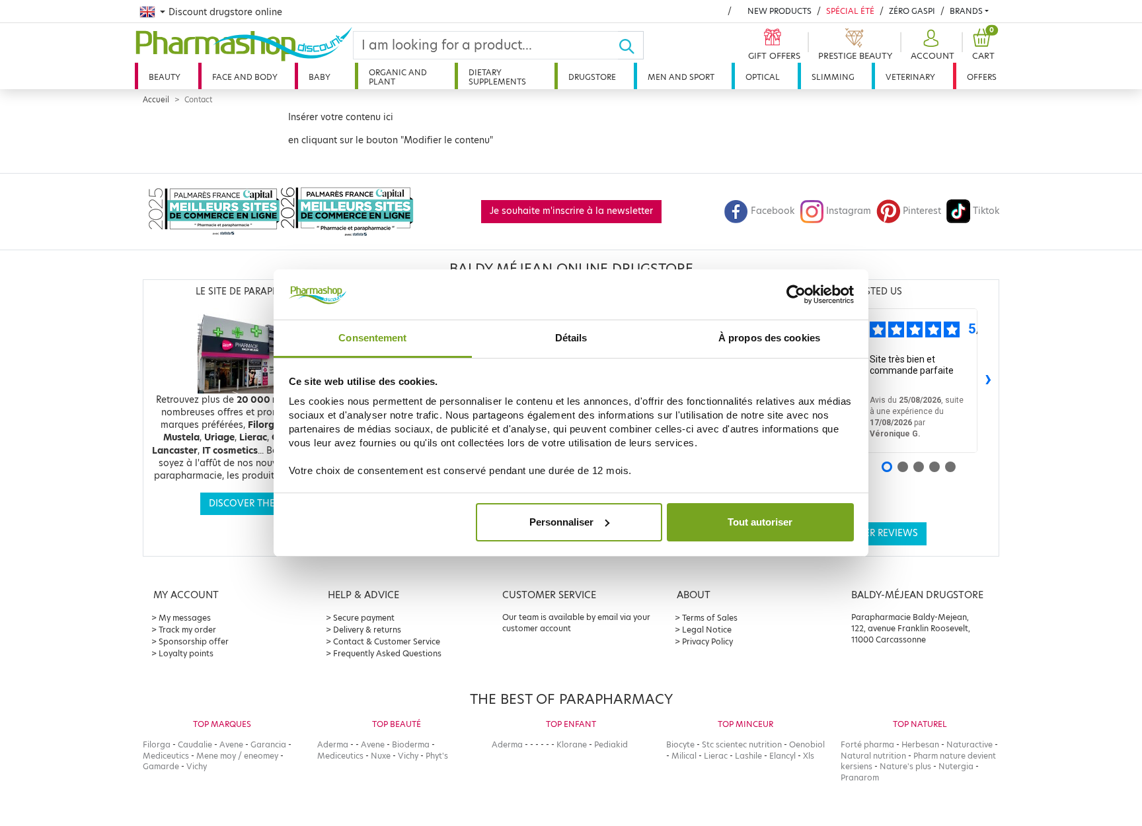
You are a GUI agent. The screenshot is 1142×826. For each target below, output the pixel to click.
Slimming (833, 77)
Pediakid (611, 744)
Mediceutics (166, 755)
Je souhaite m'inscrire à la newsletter (571, 211)
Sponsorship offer (194, 641)
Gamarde (161, 766)
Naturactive (969, 744)
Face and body (245, 77)
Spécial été (850, 11)
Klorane (571, 744)
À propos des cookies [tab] (769, 337)
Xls (808, 755)
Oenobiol (807, 744)
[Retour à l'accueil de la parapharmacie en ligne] (244, 44)
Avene (231, 744)
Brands (966, 11)
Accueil (156, 99)
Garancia (268, 744)
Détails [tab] (571, 337)
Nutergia (955, 766)
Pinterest (922, 211)
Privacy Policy (707, 641)
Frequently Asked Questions (387, 653)
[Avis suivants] (988, 381)
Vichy (196, 766)
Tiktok (986, 211)
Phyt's (437, 755)
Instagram (848, 211)
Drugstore (592, 77)
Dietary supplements (497, 77)
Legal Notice (707, 629)
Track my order (187, 629)
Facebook (772, 211)
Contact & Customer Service (386, 641)
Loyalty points (186, 653)
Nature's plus (905, 766)
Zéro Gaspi (912, 11)
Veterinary (910, 77)
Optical (762, 77)
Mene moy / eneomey (237, 755)
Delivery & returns (367, 629)
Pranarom (860, 777)
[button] (931, 45)
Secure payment (364, 617)
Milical (684, 755)
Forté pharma (867, 744)
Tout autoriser (760, 522)
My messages (185, 617)
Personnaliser (561, 522)
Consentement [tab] (372, 337)
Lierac (716, 755)
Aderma (332, 744)
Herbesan (920, 744)
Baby (319, 77)
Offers (982, 77)
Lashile (748, 755)
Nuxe (381, 755)
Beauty (164, 77)
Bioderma (411, 744)
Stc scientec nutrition (742, 744)
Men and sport (681, 77)
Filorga (157, 744)
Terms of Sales (710, 617)
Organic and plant (398, 77)
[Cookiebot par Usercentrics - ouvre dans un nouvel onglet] (796, 294)
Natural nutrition (873, 755)
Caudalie (195, 744)
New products (779, 11)
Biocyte (680, 744)
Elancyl (782, 755)
